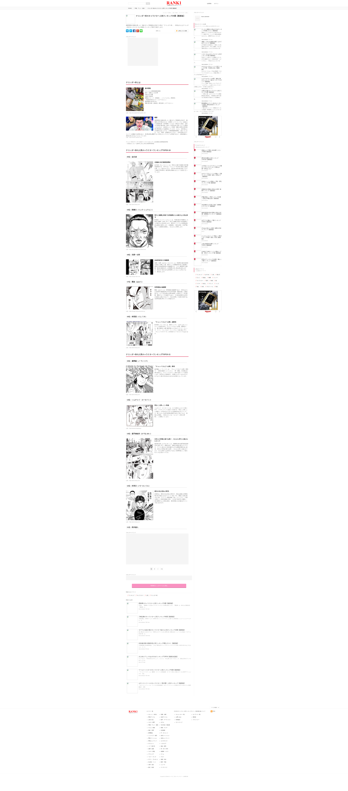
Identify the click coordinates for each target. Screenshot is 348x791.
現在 (217, 286)
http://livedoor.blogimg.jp (135, 428)
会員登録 (209, 3)
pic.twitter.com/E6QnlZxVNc (161, 142)
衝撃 (210, 277)
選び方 (218, 274)
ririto (140, 662)
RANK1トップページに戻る (159, 585)
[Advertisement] (143, 51)
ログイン (216, 3)
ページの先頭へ (214, 707)
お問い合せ (178, 717)
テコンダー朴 (154, 595)
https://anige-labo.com (134, 276)
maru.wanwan (142, 609)
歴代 (207, 280)
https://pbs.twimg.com (134, 204)
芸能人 (204, 277)
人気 (147, 595)
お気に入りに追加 (182, 30)
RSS (214, 711)
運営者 (194, 717)
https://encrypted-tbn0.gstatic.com (137, 113)
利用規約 (178, 719)
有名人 (204, 283)
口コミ (198, 277)
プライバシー (196, 719)
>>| (162, 569)
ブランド (211, 283)
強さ (198, 286)
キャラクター (140, 595)
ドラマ (198, 283)
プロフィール (209, 286)
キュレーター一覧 (180, 714)
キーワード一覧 (196, 714)
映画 (212, 280)
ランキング (131, 595)
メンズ (217, 283)
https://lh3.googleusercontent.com (137, 249)
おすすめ (207, 274)
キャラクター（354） (183, 12)
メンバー (215, 277)
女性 (203, 286)
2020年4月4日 (150, 143)
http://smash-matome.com (135, 137)
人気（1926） (175, 12)
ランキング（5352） (167, 12)
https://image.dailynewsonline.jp (137, 311)
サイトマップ (179, 722)
